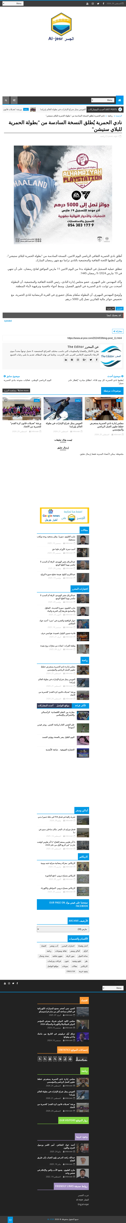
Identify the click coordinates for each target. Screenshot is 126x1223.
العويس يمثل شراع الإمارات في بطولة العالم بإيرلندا (83, 109)
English (71, 971)
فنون (67, 961)
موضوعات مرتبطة (112, 390)
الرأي (86, 951)
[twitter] (98, 3)
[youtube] (87, 3)
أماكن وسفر (75, 951)
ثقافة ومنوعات (61, 951)
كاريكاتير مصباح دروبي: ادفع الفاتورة (60, 875)
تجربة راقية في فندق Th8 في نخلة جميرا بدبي (56, 817)
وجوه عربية (83, 971)
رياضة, (102, 136)
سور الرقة (70, 956)
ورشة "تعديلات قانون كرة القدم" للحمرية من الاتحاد (25, 425)
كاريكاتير (84, 966)
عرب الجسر (83, 1195)
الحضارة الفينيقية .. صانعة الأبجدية (60, 750)
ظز (86, 961)
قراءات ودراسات (54, 961)
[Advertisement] (63, 70)
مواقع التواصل (63, 705)
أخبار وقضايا (83, 946)
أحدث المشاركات (45, 705)
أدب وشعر (54, 946)
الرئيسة (119, 115)
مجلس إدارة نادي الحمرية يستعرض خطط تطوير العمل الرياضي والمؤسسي (107, 426)
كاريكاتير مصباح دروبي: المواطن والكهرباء (58, 888)
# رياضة (110, 308)
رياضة (46, 109)
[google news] (64, 515)
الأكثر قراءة (80, 705)
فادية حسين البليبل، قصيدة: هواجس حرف (58, 633)
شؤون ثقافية (58, 956)
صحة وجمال (44, 956)
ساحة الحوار (83, 956)
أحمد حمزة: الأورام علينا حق (63, 549)
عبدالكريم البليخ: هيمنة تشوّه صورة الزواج (58, 574)
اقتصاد (43, 946)
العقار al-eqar (82, 1199)
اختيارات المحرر (68, 946)
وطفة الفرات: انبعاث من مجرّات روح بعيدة (57, 646)
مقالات (74, 966)
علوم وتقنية (76, 961)
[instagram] (93, 3)
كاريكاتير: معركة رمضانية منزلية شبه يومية (58, 863)
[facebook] (103, 3)
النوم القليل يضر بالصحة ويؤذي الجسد (58, 737)
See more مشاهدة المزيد (16, 390)
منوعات (65, 966)
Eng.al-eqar (83, 1204)
